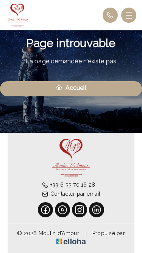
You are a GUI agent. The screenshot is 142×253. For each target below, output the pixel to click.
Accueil (75, 87)
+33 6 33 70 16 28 (72, 185)
